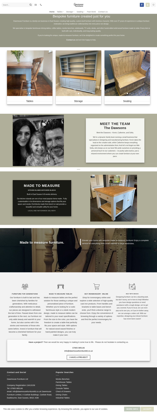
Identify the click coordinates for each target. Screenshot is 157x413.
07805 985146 (78, 348)
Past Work (91, 12)
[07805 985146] (41, 5)
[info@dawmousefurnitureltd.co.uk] (36, 5)
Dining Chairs (61, 395)
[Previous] (10, 73)
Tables (59, 12)
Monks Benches (62, 379)
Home (51, 12)
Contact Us (103, 12)
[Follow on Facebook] (142, 5)
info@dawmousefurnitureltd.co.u (78, 351)
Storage (69, 12)
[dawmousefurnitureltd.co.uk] (78, 5)
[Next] (49, 73)
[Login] (148, 5)
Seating (80, 12)
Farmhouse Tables (64, 382)
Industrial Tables (63, 398)
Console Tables (62, 388)
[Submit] (31, 5)
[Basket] (153, 5)
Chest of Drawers (63, 391)
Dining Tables (61, 385)
